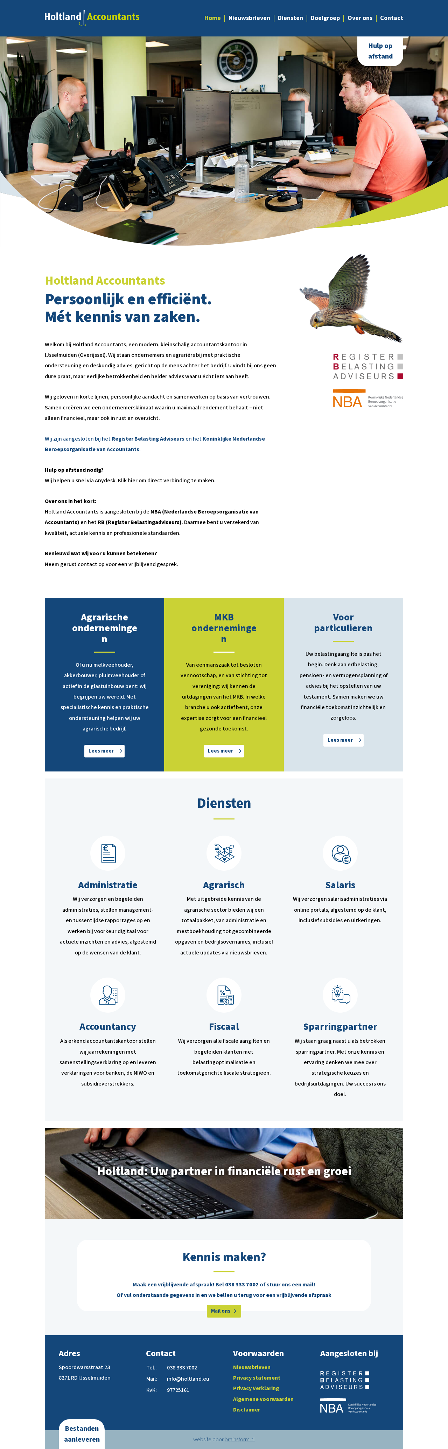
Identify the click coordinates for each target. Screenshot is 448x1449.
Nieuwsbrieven (249, 18)
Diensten (290, 18)
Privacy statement (256, 1378)
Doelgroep (325, 18)
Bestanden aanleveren (82, 1434)
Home (212, 18)
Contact (391, 18)
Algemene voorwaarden (263, 1399)
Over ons (360, 18)
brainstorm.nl (240, 1439)
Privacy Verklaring (256, 1388)
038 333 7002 (242, 1284)
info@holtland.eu (188, 1379)
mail (308, 1284)
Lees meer (101, 751)
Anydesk (105, 480)
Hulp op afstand (380, 51)
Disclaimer (246, 1410)
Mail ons (220, 1311)
